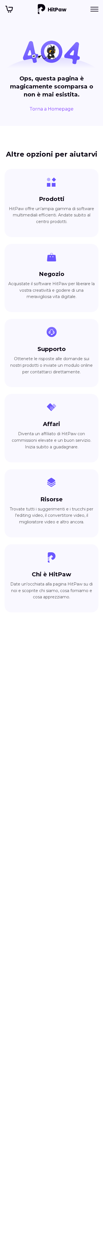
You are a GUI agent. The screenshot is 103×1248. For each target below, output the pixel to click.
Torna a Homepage (51, 109)
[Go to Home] (52, 9)
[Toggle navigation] (94, 9)
